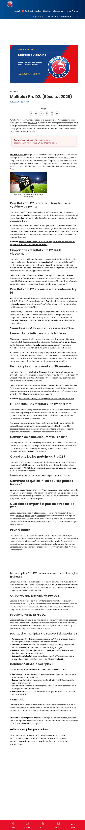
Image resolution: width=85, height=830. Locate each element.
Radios (42, 827)
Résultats (58, 827)
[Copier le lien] (31, 113)
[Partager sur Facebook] (36, 113)
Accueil (12, 827)
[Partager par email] (57, 113)
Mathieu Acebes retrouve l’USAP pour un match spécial (44, 475)
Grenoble (41, 515)
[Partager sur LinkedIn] (52, 113)
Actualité (13, 102)
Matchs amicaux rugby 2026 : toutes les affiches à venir (37, 735)
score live (32, 122)
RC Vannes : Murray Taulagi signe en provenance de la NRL (46, 398)
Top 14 (49, 301)
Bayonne (20, 515)
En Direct (27, 827)
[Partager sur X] (41, 113)
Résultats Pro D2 (18, 154)
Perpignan (29, 515)
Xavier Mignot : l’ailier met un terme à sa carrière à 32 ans (46, 328)
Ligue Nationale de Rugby (48, 423)
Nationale (59, 339)
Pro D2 (20, 102)
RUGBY (26, 102)
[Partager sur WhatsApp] (46, 113)
